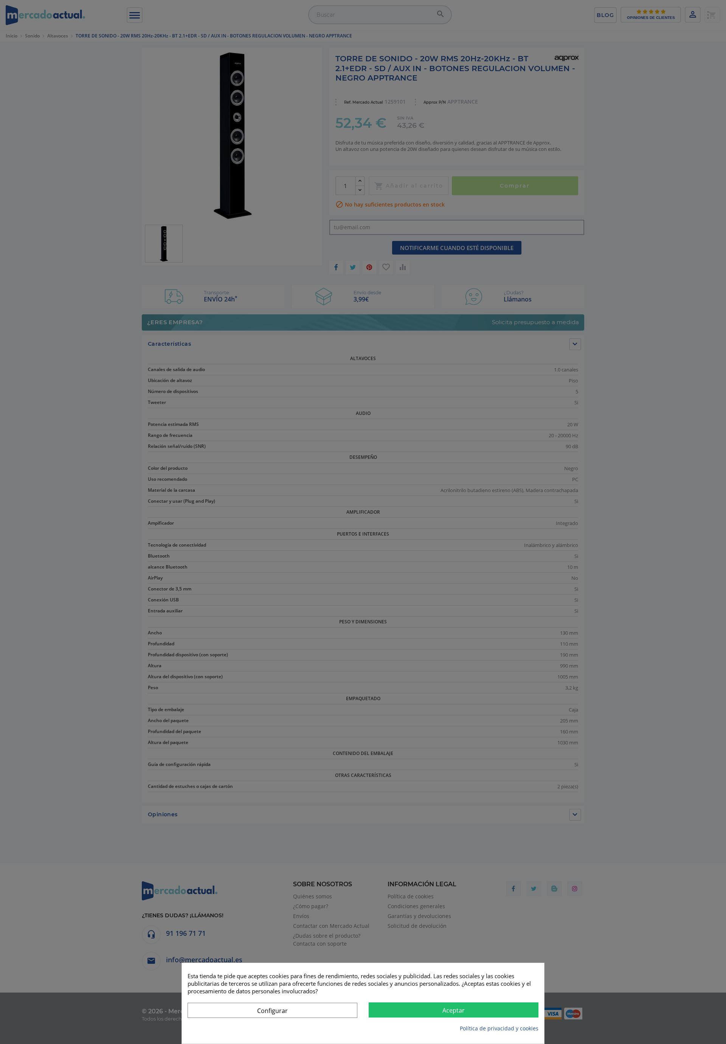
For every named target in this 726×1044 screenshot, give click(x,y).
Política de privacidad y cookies (499, 1028)
